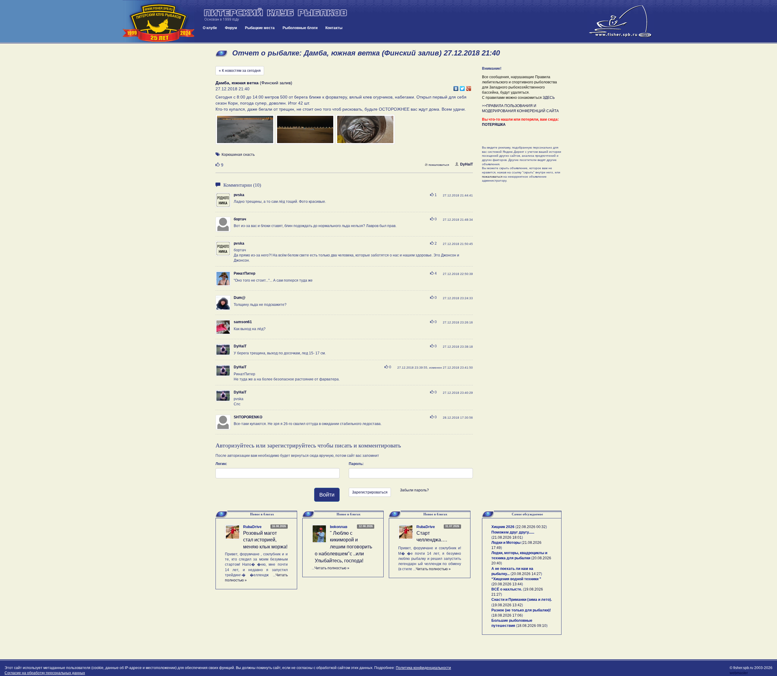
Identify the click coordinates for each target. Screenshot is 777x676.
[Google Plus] (469, 87)
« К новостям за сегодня (240, 71)
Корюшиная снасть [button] (238, 154)
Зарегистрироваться (370, 492)
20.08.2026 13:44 (507, 584)
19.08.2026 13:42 (507, 605)
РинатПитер (244, 273)
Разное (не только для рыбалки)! (521, 610)
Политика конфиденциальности (423, 668)
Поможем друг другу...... (512, 532)
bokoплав (338, 527)
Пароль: (356, 464)
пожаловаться (439, 164)
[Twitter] (462, 87)
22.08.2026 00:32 (531, 527)
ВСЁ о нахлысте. (506, 589)
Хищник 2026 (502, 527)
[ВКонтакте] (456, 87)
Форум (231, 28)
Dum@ (240, 298)
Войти (326, 495)
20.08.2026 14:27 (526, 574)
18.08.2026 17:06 (507, 615)
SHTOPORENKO (248, 417)
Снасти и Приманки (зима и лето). (521, 599)
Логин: (221, 464)
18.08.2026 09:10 (531, 626)
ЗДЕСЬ (549, 97)
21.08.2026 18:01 (507, 537)
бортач (240, 219)
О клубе (210, 28)
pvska (239, 195)
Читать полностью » (331, 568)
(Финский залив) (253, 82)
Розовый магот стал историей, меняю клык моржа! (265, 540)
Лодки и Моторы (506, 542)
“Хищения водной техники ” (516, 579)
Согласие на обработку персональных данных (45, 673)
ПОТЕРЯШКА (494, 124)
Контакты (333, 28)
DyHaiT (466, 164)
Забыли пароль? (414, 490)
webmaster (739, 673)
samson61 (243, 322)
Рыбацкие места (260, 28)
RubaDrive (252, 527)
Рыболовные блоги (300, 28)
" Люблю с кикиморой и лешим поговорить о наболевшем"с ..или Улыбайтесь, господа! (343, 546)
